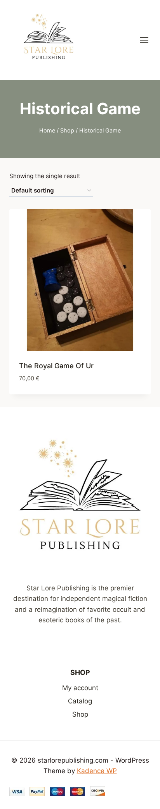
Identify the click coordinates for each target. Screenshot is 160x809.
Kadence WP (97, 771)
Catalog (80, 701)
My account (80, 688)
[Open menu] (148, 40)
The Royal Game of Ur (56, 366)
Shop (80, 714)
